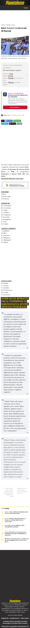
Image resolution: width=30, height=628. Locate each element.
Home (3, 25)
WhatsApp (17, 120)
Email (20, 123)
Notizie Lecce (11, 25)
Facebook (10, 76)
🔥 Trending (5, 508)
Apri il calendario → (15, 107)
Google (11, 73)
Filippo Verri (7, 115)
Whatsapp (11, 78)
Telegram (5, 123)
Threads (13, 123)
